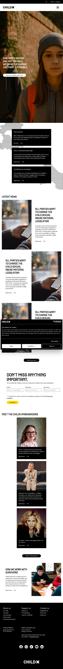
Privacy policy (7, 617)
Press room (43, 613)
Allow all (51, 346)
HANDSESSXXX (34, 637)
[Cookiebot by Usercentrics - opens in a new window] (54, 322)
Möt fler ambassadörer (31, 556)
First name (28, 387)
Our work (5, 610)
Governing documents (9, 619)
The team (5, 613)
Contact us (43, 615)
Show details (54, 341)
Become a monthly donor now (14, 75)
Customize (31, 346)
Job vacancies (7, 615)
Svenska (57, 2)
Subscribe (12, 402)
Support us (25, 610)
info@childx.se (44, 610)
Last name (46, 387)
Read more (9, 590)
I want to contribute (27, 615)
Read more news (31, 360)
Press (52, 2)
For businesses (26, 613)
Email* (8, 387)
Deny (11, 346)
